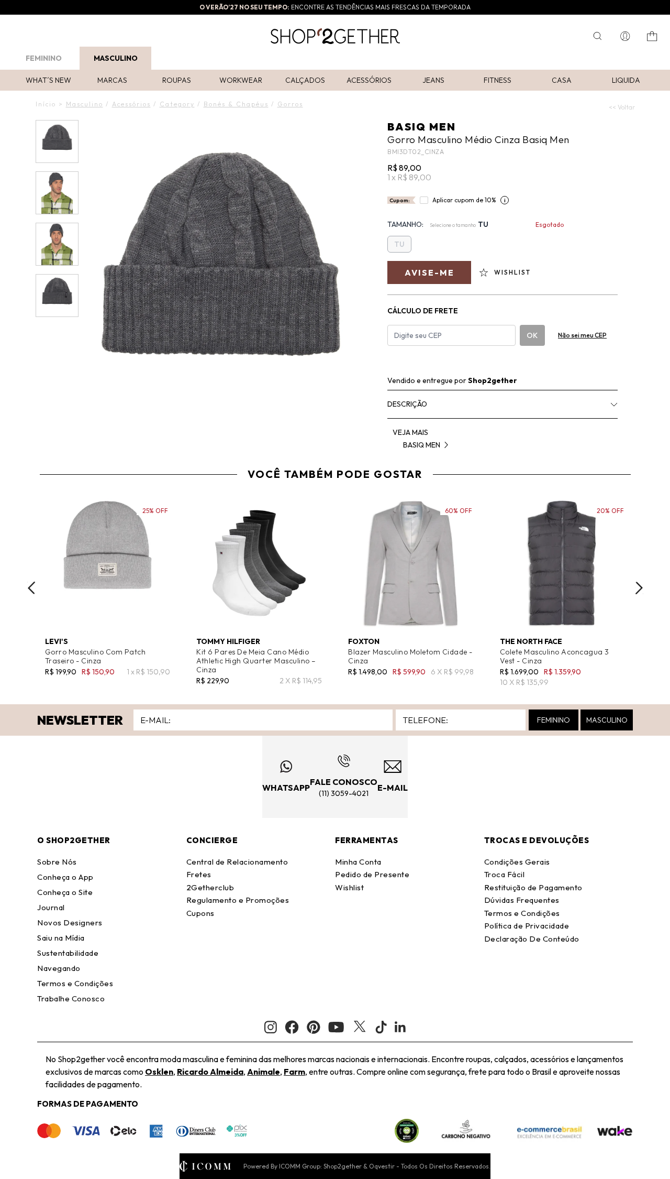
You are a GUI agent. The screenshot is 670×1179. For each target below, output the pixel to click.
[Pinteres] (313, 1027)
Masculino (116, 58)
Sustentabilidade (67, 953)
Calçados (305, 80)
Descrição (407, 404)
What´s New (48, 80)
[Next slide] (639, 588)
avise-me (429, 272)
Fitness (497, 80)
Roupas (176, 80)
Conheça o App (65, 877)
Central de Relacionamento (237, 862)
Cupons (200, 913)
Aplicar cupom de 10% (464, 200)
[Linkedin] (400, 1027)
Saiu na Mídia (61, 938)
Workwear (240, 80)
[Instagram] (270, 1027)
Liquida (626, 80)
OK (532, 335)
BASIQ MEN (421, 126)
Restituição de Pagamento (533, 887)
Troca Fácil (504, 874)
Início (46, 104)
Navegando (59, 968)
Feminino (44, 58)
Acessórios (369, 80)
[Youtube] (336, 1027)
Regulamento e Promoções (237, 900)
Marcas (112, 80)
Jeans (433, 80)
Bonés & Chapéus (236, 104)
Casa (562, 80)
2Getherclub (210, 887)
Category (177, 104)
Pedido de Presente (372, 874)
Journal (51, 907)
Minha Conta (358, 862)
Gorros (290, 104)
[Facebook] (292, 1027)
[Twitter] (359, 1027)
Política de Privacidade (527, 926)
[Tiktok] (381, 1027)
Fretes (198, 874)
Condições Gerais (517, 862)
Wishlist (349, 887)
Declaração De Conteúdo (531, 939)
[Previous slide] (31, 588)
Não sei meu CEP (582, 335)
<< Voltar (622, 107)
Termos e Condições (75, 983)
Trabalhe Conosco (71, 998)
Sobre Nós (57, 862)
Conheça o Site (65, 892)
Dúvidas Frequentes (522, 900)
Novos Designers (70, 922)
